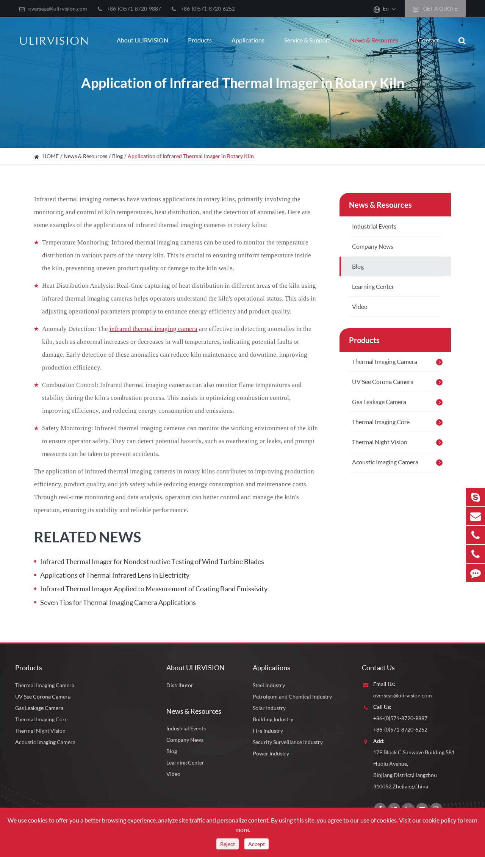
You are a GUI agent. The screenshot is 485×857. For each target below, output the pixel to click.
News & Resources (374, 40)
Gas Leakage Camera (379, 401)
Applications (248, 40)
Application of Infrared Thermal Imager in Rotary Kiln (191, 156)
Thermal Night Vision (379, 441)
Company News (372, 246)
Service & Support (307, 40)
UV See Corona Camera (382, 381)
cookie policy (439, 820)
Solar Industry (269, 708)
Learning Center (373, 286)
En (386, 8)
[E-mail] (475, 516)
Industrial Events (374, 226)
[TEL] (475, 535)
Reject (227, 844)
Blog (117, 156)
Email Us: (384, 684)
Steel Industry (269, 685)
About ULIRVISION (142, 40)
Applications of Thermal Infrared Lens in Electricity (114, 575)
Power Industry (271, 753)
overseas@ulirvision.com (57, 8)
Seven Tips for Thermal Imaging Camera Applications (118, 602)
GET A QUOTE (439, 8)
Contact (428, 40)
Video (360, 306)
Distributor (179, 685)
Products (200, 40)
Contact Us (378, 667)
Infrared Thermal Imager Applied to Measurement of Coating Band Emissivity (154, 588)
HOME (50, 156)
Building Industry (273, 719)
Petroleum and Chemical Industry (292, 696)
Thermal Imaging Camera (384, 361)
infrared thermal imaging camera (153, 328)
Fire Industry (268, 730)
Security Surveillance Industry (288, 742)
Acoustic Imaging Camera (385, 461)
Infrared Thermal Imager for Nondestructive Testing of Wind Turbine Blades (152, 561)
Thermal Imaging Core (381, 421)
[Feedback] (475, 573)
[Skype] (475, 497)
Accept (256, 844)
